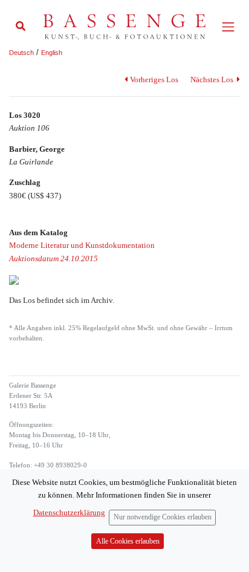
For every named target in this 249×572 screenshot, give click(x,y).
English (51, 52)
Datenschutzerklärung (69, 512)
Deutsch (21, 52)
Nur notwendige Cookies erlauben (163, 517)
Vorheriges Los (154, 79)
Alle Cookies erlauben (128, 541)
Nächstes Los (212, 79)
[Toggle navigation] (228, 27)
